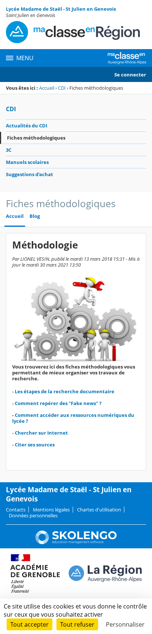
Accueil (46, 88)
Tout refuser (77, 624)
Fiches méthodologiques (36, 137)
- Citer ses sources (33, 444)
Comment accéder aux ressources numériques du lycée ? (73, 418)
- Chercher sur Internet (40, 432)
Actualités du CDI (26, 125)
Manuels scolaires (27, 162)
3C (8, 150)
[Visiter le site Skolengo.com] (76, 542)
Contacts (15, 510)
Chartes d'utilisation (99, 510)
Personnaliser (125, 624)
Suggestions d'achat (29, 174)
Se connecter (130, 74)
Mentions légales (51, 510)
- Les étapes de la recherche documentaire (63, 391)
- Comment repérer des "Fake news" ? (56, 403)
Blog (35, 216)
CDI (62, 88)
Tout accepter (29, 624)
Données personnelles (33, 515)
